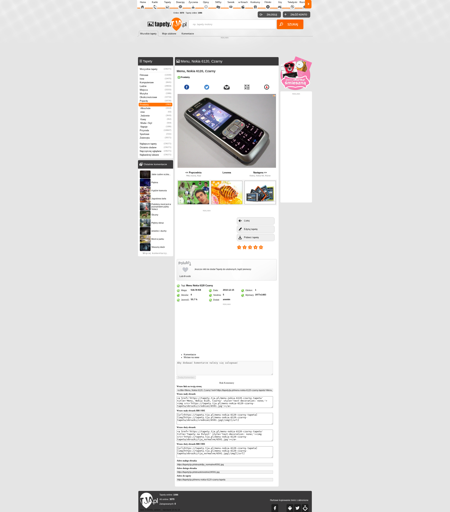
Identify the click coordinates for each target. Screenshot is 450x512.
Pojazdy (155, 101)
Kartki (155, 2)
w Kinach (243, 2)
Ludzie (155, 86)
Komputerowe (155, 82)
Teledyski (292, 2)
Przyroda (155, 130)
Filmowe (155, 75)
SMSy (218, 2)
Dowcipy (180, 2)
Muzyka (155, 93)
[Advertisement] (225, 47)
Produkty (155, 104)
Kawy (155, 119)
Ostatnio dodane (155, 147)
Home (143, 2)
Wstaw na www (191, 357)
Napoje (155, 126)
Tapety (167, 2)
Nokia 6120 (199, 285)
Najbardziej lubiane (155, 155)
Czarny (209, 285)
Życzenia (193, 2)
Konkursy (255, 2)
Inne (155, 78)
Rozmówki (305, 2)
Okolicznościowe (155, 97)
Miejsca (155, 90)
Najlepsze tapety (155, 143)
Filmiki (268, 2)
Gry (280, 2)
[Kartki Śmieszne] (296, 89)
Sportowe (155, 134)
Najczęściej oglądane (155, 151)
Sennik (230, 2)
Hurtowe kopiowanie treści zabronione (289, 500)
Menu (189, 285)
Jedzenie (155, 115)
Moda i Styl (155, 123)
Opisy (206, 2)
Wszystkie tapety (155, 69)
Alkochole (155, 108)
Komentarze (190, 354)
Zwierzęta (155, 137)
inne (155, 112)
